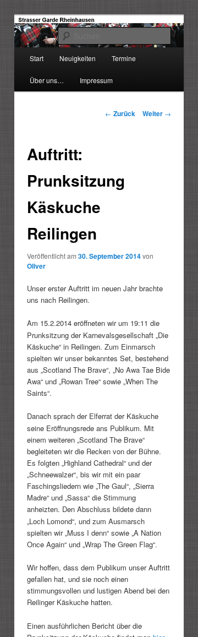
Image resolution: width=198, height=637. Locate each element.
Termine (124, 58)
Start (36, 58)
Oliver (36, 266)
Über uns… (47, 80)
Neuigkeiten (77, 58)
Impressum (96, 80)
